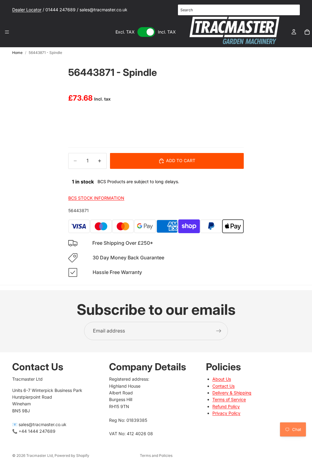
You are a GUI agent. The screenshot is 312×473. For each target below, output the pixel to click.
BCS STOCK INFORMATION (96, 198)
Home (17, 52)
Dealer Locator (26, 9)
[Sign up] (218, 331)
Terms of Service (229, 399)
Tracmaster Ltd (39, 455)
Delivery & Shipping (231, 392)
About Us (221, 379)
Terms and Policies (156, 455)
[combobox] (239, 10)
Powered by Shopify (72, 455)
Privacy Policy (226, 413)
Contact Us (223, 386)
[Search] (291, 10)
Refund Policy (226, 406)
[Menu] (7, 32)
